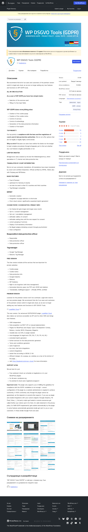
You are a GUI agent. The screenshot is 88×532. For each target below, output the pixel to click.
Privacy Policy (76, 109)
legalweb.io (22, 63)
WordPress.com (73, 503)
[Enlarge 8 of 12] (36, 448)
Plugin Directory (11, 8)
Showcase (25, 503)
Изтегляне (76, 61)
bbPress (71, 509)
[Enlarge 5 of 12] (36, 435)
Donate (55, 509)
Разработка (44, 70)
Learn (38, 503)
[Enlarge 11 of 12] (36, 461)
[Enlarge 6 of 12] (53, 435)
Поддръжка (77, 70)
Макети (24, 511)
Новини (9, 506)
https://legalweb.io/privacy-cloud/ (23, 361)
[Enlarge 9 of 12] (53, 448)
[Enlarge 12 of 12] (53, 461)
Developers (40, 509)
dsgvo (78, 102)
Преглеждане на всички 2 (74, 98)
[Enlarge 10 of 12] (20, 461)
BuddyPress (72, 511)
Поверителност (11, 511)
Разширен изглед (64, 114)
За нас (9, 503)
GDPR (73, 106)
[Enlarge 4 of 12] (20, 435)
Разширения (25, 509)
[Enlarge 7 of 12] (20, 448)
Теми (23, 506)
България (26, 521)
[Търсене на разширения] (25, 19)
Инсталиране (32, 70)
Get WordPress (80, 3)
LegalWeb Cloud (14, 309)
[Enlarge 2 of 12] (36, 423)
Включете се (56, 503)
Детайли (12, 70)
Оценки (21, 70)
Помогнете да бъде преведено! (60, 13)
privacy (78, 106)
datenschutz (73, 102)
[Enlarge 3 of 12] (53, 423)
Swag (54, 511)
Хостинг (9, 509)
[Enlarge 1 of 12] (20, 423)
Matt (70, 506)
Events (54, 506)
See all (79, 145)
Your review (62, 145)
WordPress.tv (41, 511)
